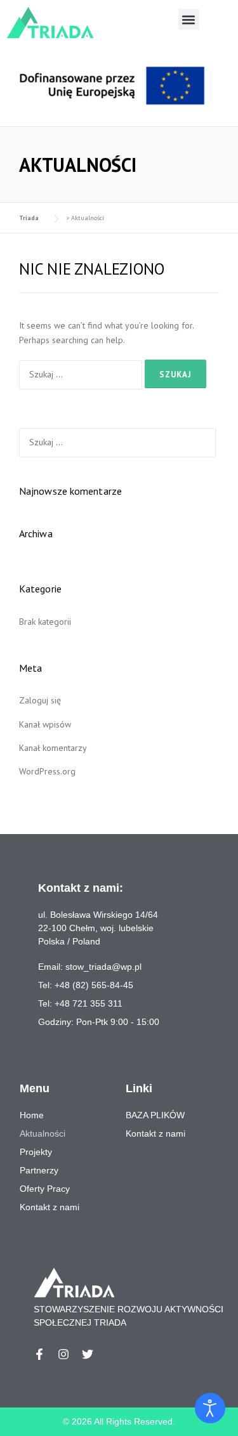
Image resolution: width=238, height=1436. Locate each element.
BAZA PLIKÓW (155, 1115)
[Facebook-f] (39, 1354)
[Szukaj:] (82, 374)
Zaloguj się (40, 700)
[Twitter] (87, 1354)
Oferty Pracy (45, 1189)
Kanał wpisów (45, 724)
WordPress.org (47, 771)
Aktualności (42, 1133)
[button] (188, 19)
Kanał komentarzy (53, 748)
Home (32, 1115)
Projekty (36, 1152)
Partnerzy (39, 1170)
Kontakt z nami (155, 1133)
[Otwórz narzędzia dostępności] (210, 1408)
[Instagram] (63, 1354)
